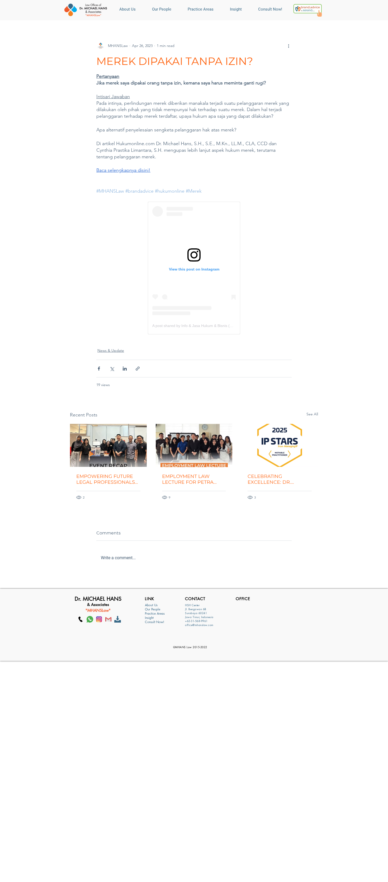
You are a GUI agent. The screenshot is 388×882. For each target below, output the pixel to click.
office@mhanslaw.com (199, 625)
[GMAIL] (108, 619)
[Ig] (99, 619)
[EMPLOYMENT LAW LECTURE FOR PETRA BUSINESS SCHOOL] (194, 445)
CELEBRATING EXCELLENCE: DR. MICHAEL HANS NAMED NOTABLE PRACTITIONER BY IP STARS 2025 (278, 479)
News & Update (110, 350)
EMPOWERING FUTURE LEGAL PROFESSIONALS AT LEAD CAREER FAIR (105, 479)
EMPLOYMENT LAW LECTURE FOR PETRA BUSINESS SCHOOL (188, 479)
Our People (152, 609)
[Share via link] (137, 368)
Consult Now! (154, 622)
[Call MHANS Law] (80, 619)
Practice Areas (155, 613)
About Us (151, 605)
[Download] (117, 619)
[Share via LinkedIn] (124, 368)
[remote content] (194, 268)
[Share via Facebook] (98, 368)
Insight (149, 618)
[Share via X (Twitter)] (111, 368)
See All (312, 414)
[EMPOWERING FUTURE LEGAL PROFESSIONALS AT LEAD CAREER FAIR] (108, 445)
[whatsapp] (90, 619)
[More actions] (288, 45)
